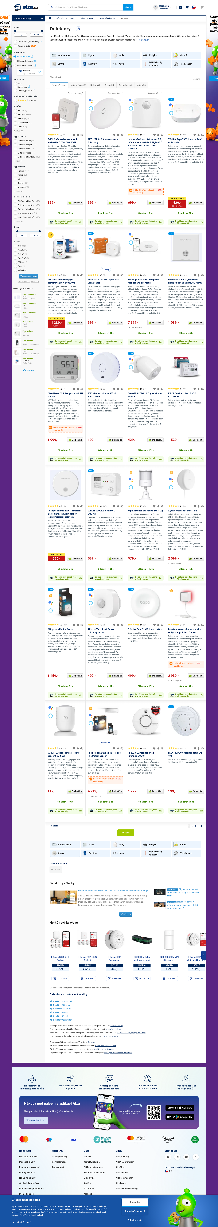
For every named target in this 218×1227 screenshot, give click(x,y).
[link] (28, 370)
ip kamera (172, 902)
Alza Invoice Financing (127, 1188)
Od (15, 31)
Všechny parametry (28, 276)
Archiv (57, 869)
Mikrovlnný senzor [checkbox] (26, 213)
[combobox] (85, 7)
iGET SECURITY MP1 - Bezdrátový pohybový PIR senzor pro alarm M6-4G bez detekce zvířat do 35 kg (169, 959)
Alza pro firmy (122, 1156)
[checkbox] (28, 42)
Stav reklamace (58, 1162)
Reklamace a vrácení (29, 1167)
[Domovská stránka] (50, 18)
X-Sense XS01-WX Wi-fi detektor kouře (196, 958)
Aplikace (88, 1194)
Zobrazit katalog (22, 18)
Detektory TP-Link (60, 1016)
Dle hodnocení (125, 85)
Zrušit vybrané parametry (28, 281)
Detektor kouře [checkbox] (24, 141)
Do (42, 31)
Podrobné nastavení (135, 1211)
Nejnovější (141, 85)
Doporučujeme (59, 85)
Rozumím (135, 1202)
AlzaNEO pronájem (125, 1162)
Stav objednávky (59, 1156)
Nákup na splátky (27, 1178)
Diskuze (196, 79)
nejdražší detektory (113, 1029)
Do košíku (77, 202)
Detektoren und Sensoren (105, 1046)
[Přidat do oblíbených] (74, 134)
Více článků (126, 914)
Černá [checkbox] (20, 250)
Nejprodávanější (78, 85)
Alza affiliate (122, 1172)
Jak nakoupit (57, 1167)
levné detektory (116, 1026)
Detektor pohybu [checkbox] (25, 145)
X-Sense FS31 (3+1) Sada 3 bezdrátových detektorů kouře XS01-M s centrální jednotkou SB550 (87, 959)
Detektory (124, 18)
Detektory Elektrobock (62, 1001)
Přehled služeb (26, 1194)
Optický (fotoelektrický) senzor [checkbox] (27, 209)
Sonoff (21, 127)
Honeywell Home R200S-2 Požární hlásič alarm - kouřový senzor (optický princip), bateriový (64, 514)
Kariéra (87, 1183)
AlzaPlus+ (120, 1167)
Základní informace (93, 1167)
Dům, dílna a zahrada (65, 18)
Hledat (128, 7)
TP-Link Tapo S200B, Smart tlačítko (145, 629)
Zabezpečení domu (106, 18)
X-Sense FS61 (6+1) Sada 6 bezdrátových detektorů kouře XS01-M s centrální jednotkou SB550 (60, 959)
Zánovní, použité (24, 91)
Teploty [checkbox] (21, 183)
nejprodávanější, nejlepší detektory (131, 1033)
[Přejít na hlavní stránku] (26, 7)
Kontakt (87, 1156)
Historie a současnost (94, 1172)
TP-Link (21, 110)
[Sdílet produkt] (78, 28)
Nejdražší (109, 85)
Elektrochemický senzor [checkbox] (27, 205)
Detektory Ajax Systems (63, 1020)
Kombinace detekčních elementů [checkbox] (27, 217)
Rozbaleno (22, 87)
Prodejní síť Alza (27, 1172)
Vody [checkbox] (20, 179)
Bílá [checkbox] (19, 246)
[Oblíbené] (187, 7)
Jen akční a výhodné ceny (28, 41)
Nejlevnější (95, 85)
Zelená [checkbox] (21, 270)
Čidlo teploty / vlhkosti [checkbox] (27, 157)
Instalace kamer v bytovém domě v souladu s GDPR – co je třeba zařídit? (183, 905)
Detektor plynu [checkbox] (24, 149)
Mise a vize (89, 1178)
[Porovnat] (81, 134)
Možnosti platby (27, 1162)
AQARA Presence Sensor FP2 (182, 511)
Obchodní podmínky (29, 1183)
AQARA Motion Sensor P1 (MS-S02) (145, 511)
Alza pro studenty (124, 1178)
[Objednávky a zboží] (180, 7)
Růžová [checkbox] (21, 262)
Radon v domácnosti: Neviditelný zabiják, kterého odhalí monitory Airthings (113, 890)
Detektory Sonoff (60, 1012)
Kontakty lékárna (92, 1162)
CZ (170, 1171)
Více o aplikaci (34, 1120)
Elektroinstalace (86, 18)
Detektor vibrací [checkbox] (24, 153)
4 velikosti (105, 742)
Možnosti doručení (28, 1156)
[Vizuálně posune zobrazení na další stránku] (203, 955)
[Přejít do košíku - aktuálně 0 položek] (202, 7)
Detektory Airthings (61, 1005)
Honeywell (22, 114)
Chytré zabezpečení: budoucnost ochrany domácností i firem (183, 892)
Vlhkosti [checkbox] (21, 187)
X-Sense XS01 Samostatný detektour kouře (114, 959)
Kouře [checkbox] (20, 175)
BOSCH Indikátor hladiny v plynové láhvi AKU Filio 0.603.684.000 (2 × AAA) (142, 959)
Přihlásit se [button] (163, 9)
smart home (173, 890)
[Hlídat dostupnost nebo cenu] (77, 134)
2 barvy (105, 269)
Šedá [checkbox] (20, 266)
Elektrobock (23, 123)
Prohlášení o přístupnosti (31, 1188)
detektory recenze (110, 1036)
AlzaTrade (121, 1183)
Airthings (22, 118)
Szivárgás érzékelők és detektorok (118, 1053)
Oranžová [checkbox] (22, 258)
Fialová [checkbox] (21, 254)
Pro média (89, 1188)
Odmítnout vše (135, 1220)
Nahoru (54, 826)
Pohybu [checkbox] (21, 171)
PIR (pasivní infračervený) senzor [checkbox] (27, 201)
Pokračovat (143, 39)
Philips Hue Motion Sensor (61, 629)
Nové (19, 84)
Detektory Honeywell (62, 1009)
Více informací (23, 1222)
